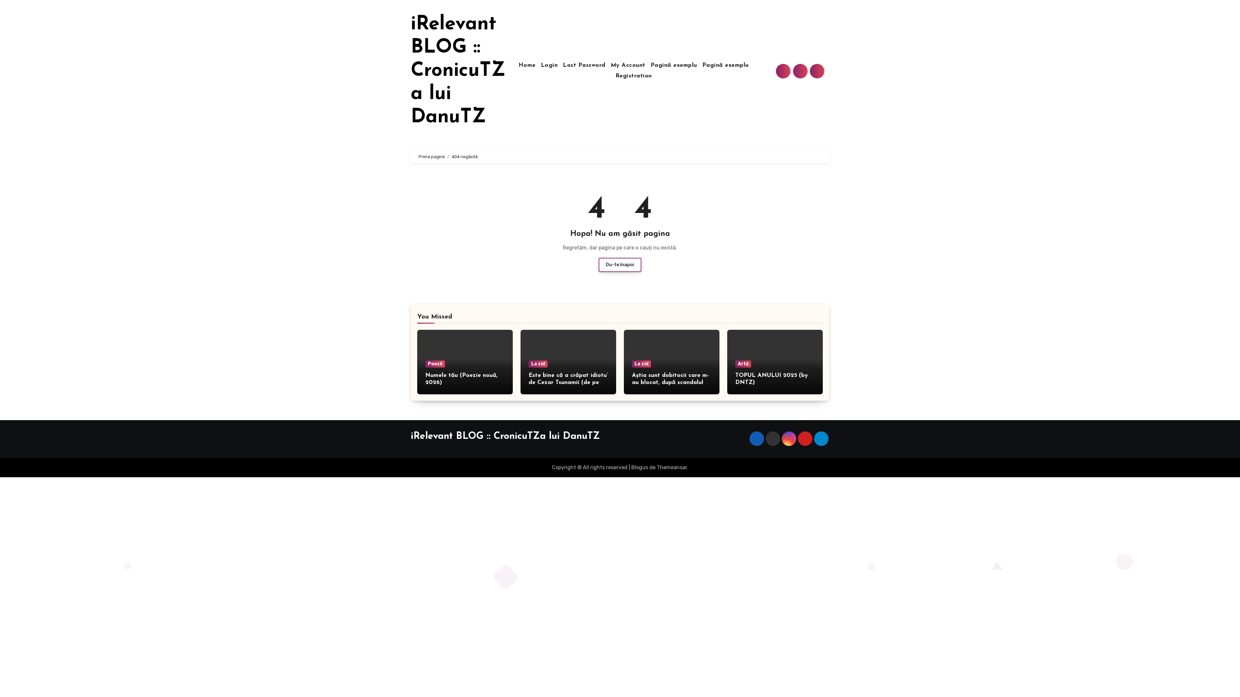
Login (549, 65)
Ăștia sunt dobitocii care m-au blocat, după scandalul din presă (670, 382)
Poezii (435, 364)
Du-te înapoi (620, 265)
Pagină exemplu (674, 65)
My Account (628, 65)
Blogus (639, 467)
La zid (538, 364)
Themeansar (672, 467)
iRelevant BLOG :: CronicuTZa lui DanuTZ (458, 71)
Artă (743, 364)
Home (527, 65)
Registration (633, 76)
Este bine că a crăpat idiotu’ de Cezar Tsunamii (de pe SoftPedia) (568, 382)
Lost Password (584, 65)
